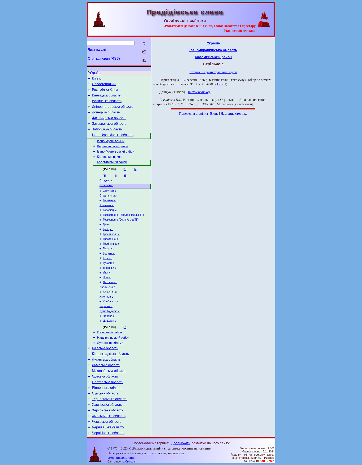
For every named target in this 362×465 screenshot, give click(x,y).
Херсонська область (107, 410)
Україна (95, 73)
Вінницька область (106, 95)
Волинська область (107, 101)
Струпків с (109, 190)
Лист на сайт (97, 49)
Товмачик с (107, 205)
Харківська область (107, 404)
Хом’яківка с (111, 301)
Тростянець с (111, 234)
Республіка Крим (105, 89)
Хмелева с (106, 296)
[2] (135, 169)
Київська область (105, 348)
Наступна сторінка (234, 113)
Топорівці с (110, 210)
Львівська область (106, 365)
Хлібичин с (110, 291)
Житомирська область (109, 118)
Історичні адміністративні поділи (213, 72)
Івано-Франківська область (112, 135)
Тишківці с (109, 200)
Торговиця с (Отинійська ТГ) (120, 219)
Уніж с (107, 272)
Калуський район (109, 156)
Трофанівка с (111, 243)
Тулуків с (109, 253)
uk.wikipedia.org (199, 92)
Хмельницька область (108, 416)
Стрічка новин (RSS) (104, 58)
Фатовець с (110, 282)
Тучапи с (108, 263)
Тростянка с (110, 238)
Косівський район (109, 332)
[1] (125, 169)
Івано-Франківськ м (110, 141)
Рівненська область (107, 387)
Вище (214, 113)
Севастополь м (104, 84)
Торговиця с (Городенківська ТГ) (123, 214)
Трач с (107, 224)
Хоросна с (106, 306)
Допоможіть (180, 443)
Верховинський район (112, 146)
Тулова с (108, 248)
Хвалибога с (107, 287)
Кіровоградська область (110, 354)
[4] (115, 175)
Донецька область (106, 112)
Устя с (107, 277)
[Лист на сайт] (144, 52)
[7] (125, 327)
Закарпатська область (109, 123)
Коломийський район (112, 162)
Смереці (130, 461)
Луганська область (106, 359)
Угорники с (109, 267)
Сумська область (105, 393)
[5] (125, 175)
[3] (104, 175)
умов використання (121, 457)
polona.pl (220, 84)
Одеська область (105, 376)
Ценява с (109, 315)
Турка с (107, 258)
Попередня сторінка (193, 113)
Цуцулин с (109, 320)
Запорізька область (107, 129)
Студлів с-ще (108, 195)
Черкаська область (106, 421)
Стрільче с (106, 185)
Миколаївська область (109, 371)
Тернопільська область (109, 399)
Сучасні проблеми (110, 342)
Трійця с (108, 229)
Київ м (97, 78)
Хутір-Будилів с (110, 311)
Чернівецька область (108, 427)
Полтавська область (107, 382)
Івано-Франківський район (115, 151)
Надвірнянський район (113, 337)
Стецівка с (106, 180)
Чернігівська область (108, 433)
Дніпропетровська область (112, 106)
